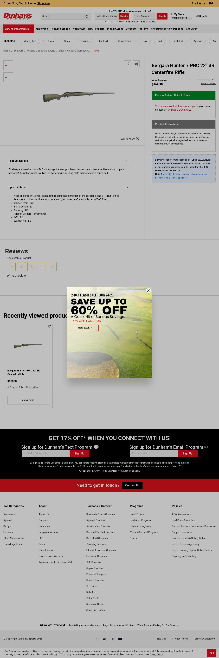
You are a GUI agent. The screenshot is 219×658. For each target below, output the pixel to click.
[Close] (148, 290)
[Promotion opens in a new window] (109, 332)
